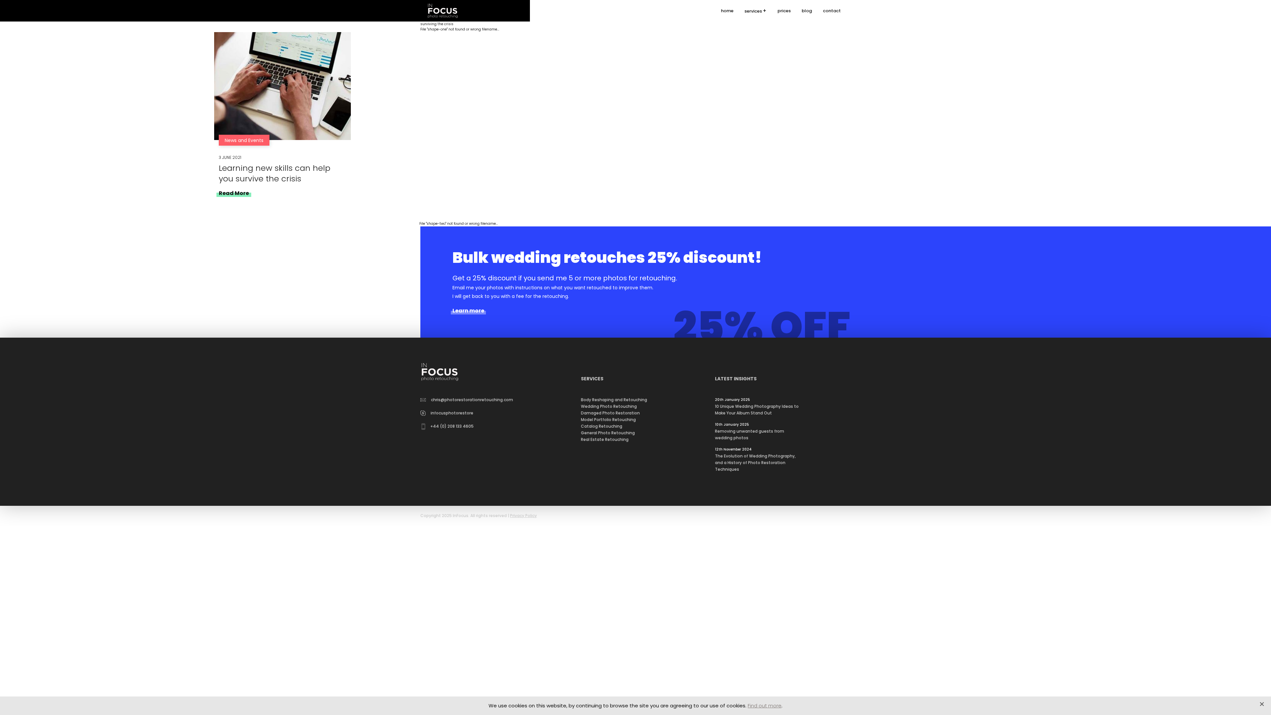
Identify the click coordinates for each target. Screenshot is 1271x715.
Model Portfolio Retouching (608, 419)
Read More (234, 193)
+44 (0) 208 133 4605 (452, 426)
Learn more (468, 310)
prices (784, 11)
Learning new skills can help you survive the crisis (274, 173)
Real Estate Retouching (605, 439)
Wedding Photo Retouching (609, 406)
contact (832, 11)
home (727, 11)
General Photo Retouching (608, 433)
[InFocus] (442, 11)
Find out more (764, 705)
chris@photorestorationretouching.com (472, 400)
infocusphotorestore (452, 413)
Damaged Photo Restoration (610, 413)
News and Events (244, 140)
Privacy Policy (523, 515)
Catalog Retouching (601, 426)
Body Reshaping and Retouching (614, 400)
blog (807, 11)
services (753, 11)
